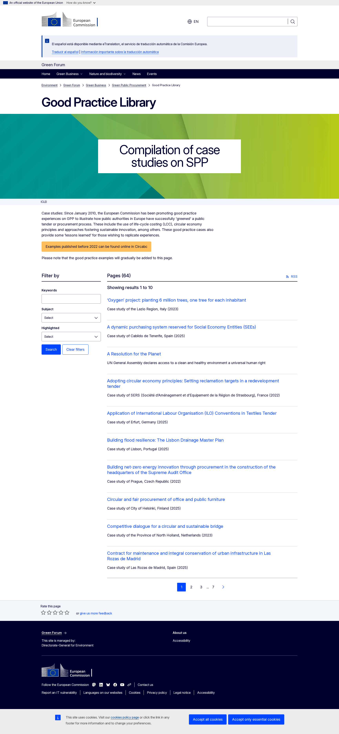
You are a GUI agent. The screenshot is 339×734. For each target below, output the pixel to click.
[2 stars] (46, 612)
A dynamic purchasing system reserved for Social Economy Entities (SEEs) (181, 326)
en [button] (196, 21)
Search (51, 349)
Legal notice (182, 693)
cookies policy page (125, 717)
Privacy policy (157, 693)
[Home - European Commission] (73, 19)
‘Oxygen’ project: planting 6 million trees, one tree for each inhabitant (176, 300)
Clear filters (75, 349)
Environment (49, 85)
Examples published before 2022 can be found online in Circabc (96, 246)
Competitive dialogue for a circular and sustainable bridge (165, 526)
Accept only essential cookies (256, 719)
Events (152, 74)
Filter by (50, 275)
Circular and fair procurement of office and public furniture (166, 499)
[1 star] (43, 612)
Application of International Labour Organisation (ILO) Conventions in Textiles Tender (192, 413)
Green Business (96, 85)
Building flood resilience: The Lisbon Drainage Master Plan (165, 440)
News (136, 74)
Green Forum (71, 85)
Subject (47, 309)
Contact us (145, 685)
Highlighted (50, 328)
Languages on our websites (102, 693)
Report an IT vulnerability (59, 693)
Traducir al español (65, 52)
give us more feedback (96, 613)
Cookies (134, 693)
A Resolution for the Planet (134, 353)
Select (48, 318)
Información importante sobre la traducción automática (120, 52)
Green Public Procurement (129, 85)
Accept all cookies (208, 719)
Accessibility (181, 640)
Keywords (49, 290)
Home (46, 74)
